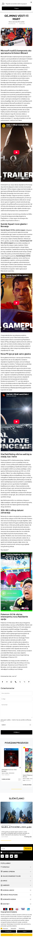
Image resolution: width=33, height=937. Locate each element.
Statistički (13, 928)
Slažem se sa (13, 852)
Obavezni (5, 928)
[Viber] (15, 682)
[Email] (7, 682)
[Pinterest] (29, 682)
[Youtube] (11, 856)
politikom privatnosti (16, 852)
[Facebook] (2, 682)
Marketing (22, 928)
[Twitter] (20, 682)
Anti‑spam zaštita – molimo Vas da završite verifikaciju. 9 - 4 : (16, 720)
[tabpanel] (22, 766)
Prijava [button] (16, 8)
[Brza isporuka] (14, 748)
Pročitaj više (28, 836)
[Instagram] (6, 856)
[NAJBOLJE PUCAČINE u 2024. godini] (16, 812)
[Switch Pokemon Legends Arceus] (22, 760)
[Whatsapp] (11, 682)
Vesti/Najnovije (6, 825)
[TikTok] (16, 856)
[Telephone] (24, 682)
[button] (9, 767)
